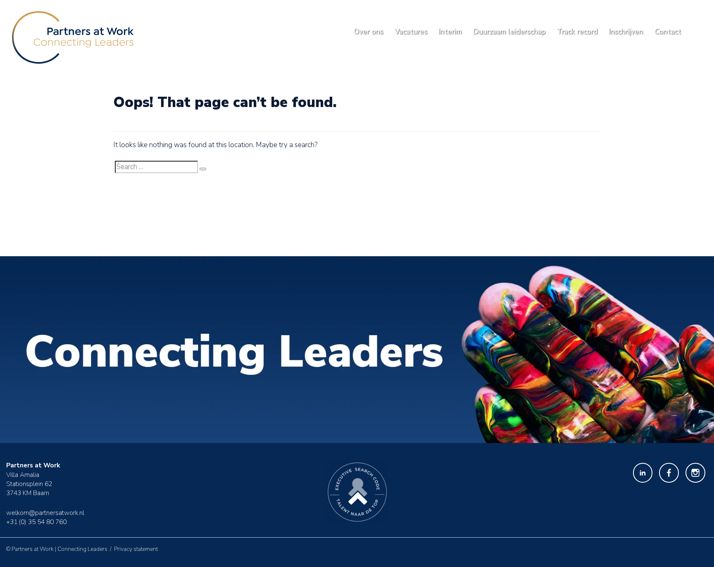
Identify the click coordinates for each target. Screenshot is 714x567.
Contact (667, 31)
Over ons (368, 31)
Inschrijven (626, 31)
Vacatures (411, 31)
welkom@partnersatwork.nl (45, 512)
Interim (450, 31)
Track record (577, 31)
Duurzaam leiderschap (509, 31)
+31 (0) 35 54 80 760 (36, 521)
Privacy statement (136, 549)
